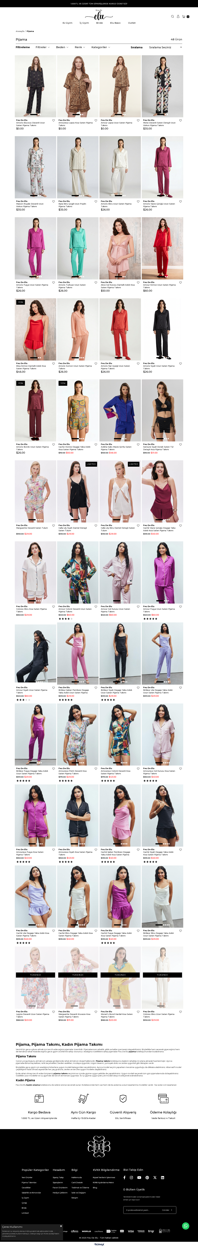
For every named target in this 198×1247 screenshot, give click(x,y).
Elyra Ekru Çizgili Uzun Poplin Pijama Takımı (72, 205)
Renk (78, 47)
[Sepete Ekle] (50, 66)
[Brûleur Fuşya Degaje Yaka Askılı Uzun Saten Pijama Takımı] (35, 734)
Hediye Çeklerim (60, 1193)
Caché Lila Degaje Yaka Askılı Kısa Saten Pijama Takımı (32, 934)
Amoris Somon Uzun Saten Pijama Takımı (75, 367)
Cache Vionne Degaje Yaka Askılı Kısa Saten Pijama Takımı (74, 448)
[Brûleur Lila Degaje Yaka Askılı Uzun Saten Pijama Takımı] (162, 653)
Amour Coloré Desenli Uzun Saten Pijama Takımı (75, 610)
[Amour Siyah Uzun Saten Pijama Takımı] (35, 653)
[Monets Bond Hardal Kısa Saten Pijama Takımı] (120, 978)
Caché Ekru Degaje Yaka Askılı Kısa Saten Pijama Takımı (76, 934)
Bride (99, 22)
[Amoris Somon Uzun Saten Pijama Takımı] (78, 329)
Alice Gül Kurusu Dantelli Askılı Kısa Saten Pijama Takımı (118, 286)
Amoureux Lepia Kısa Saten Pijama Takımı (76, 124)
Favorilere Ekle (53, 120)
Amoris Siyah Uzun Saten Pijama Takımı (159, 367)
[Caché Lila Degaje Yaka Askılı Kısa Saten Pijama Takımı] (35, 896)
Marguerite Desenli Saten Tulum (32, 528)
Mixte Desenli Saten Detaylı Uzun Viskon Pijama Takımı (159, 124)
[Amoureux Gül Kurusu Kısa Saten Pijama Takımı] (162, 734)
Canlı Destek (77, 1182)
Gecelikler (26, 1188)
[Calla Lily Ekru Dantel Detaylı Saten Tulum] (120, 491)
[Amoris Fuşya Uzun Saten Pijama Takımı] (35, 248)
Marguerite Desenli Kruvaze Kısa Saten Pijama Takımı (74, 1015)
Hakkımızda (76, 1177)
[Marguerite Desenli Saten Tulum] (35, 491)
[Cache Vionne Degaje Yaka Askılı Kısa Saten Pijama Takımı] (78, 410)
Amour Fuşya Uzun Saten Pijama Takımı (159, 610)
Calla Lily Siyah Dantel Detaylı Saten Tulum (73, 529)
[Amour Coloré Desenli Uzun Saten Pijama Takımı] (78, 572)
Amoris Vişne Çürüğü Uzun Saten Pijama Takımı (159, 205)
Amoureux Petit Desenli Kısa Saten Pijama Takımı (73, 772)
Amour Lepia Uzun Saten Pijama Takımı (116, 124)
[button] (33, 114)
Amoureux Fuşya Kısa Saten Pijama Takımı (29, 853)
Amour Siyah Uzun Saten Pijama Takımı (31, 691)
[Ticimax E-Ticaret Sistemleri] (99, 1244)
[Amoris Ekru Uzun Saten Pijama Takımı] (120, 167)
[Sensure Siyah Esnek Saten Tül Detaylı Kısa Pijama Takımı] (162, 410)
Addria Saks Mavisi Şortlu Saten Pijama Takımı (116, 448)
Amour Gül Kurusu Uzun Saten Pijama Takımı (115, 610)
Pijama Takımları (29, 1182)
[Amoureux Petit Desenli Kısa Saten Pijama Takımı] (78, 734)
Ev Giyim (67, 22)
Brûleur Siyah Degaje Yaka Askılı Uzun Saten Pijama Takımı (116, 691)
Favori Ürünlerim (60, 1188)
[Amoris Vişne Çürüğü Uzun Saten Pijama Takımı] (162, 167)
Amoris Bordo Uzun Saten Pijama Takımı (32, 448)
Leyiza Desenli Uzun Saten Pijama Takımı (32, 1015)
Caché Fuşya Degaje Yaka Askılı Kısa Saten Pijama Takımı (116, 934)
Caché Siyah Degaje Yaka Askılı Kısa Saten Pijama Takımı (158, 853)
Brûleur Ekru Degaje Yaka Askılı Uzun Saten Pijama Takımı (158, 934)
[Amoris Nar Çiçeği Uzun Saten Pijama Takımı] (120, 329)
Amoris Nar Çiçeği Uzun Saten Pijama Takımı (115, 367)
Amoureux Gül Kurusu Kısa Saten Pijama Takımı (159, 772)
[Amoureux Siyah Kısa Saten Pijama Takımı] (78, 815)
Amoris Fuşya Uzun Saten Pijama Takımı (32, 286)
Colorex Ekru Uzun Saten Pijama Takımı (158, 1015)
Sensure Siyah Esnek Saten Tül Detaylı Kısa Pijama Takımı (158, 448)
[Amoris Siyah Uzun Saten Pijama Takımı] (162, 329)
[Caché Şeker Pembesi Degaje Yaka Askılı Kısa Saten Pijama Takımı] (120, 815)
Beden (60, 47)
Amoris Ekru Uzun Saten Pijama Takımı (116, 205)
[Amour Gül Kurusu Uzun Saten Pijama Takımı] (120, 572)
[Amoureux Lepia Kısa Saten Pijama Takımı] (78, 86)
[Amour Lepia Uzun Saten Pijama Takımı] (120, 86)
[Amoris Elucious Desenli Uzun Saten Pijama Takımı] (35, 86)
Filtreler (41, 47)
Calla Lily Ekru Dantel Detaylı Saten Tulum (118, 529)
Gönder (165, 1210)
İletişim (74, 1198)
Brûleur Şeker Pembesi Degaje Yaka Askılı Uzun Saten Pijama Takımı (74, 691)
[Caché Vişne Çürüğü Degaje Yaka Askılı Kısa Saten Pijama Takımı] (162, 491)
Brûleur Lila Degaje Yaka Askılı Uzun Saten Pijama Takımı (157, 691)
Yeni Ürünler (27, 1177)
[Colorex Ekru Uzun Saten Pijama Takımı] (162, 978)
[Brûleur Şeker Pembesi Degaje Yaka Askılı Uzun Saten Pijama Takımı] (78, 653)
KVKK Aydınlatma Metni (103, 1182)
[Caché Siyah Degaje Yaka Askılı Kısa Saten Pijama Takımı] (162, 815)
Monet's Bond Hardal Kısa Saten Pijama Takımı (117, 1015)
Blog (95, 1188)
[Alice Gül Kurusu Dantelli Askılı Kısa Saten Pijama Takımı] (120, 248)
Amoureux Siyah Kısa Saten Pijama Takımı (75, 853)
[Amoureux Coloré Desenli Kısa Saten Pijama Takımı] (120, 734)
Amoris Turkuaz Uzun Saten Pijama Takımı (72, 286)
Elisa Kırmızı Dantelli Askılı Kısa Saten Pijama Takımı (31, 367)
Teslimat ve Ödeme (80, 1188)
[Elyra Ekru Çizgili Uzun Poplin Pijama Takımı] (78, 167)
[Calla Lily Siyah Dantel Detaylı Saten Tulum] (78, 491)
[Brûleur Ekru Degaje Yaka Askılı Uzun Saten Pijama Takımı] (162, 896)
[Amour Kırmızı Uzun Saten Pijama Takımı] (162, 248)
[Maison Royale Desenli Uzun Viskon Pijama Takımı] (35, 167)
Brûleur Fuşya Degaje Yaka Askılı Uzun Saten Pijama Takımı (32, 772)
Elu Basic (115, 22)
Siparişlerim (58, 1182)
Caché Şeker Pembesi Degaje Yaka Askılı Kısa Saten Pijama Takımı (115, 853)
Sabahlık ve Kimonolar (31, 1193)
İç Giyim (84, 22)
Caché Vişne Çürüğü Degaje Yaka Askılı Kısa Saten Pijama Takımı (159, 529)
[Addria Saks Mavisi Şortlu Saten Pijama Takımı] (120, 410)
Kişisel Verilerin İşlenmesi (104, 1177)
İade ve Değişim (78, 1193)
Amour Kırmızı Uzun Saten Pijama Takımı (159, 286)
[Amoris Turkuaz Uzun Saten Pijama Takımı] (78, 248)
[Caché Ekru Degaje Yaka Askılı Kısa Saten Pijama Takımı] (78, 896)
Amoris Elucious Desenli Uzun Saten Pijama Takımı (30, 124)
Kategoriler (99, 47)
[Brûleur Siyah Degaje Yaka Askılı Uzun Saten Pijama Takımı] (120, 653)
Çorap (24, 1203)
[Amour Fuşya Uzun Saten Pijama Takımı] (162, 572)
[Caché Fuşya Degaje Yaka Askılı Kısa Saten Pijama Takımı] (120, 896)
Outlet (132, 22)
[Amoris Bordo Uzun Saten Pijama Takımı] (35, 410)
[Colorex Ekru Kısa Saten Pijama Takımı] (35, 572)
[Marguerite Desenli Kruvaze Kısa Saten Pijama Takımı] (78, 978)
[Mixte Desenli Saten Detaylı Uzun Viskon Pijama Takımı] (162, 86)
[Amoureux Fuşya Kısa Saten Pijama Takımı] (35, 815)
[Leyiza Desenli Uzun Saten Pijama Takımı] (35, 978)
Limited (25, 1213)
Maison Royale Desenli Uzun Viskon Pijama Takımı (29, 205)
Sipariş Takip (58, 1177)
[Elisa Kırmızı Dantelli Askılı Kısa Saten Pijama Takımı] (35, 329)
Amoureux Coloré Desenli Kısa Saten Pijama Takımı (115, 772)
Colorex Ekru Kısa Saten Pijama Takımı (31, 610)
